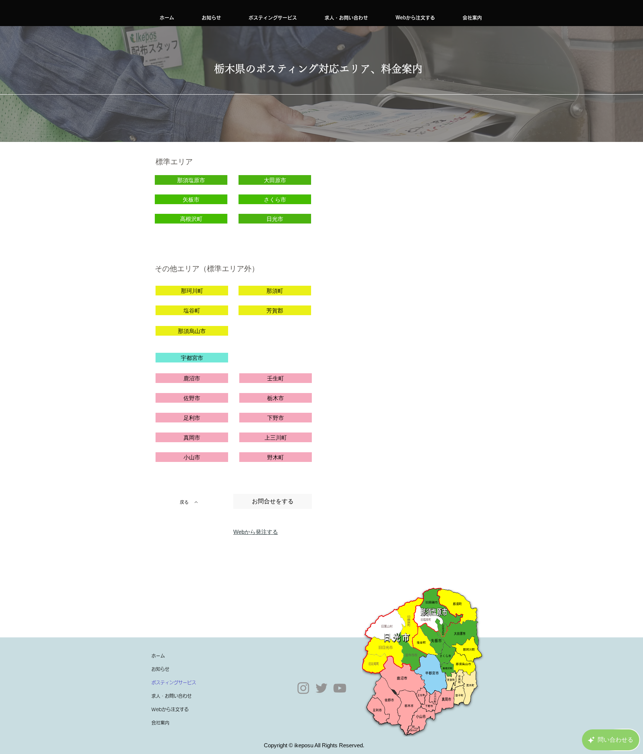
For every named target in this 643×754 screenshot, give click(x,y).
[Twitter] (321, 688)
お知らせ (160, 669)
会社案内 (160, 722)
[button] (273, 17)
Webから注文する (170, 709)
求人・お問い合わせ (171, 696)
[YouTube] (340, 688)
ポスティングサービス (173, 682)
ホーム (158, 655)
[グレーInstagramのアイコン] (303, 688)
